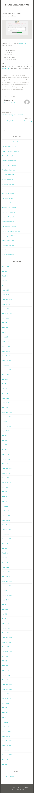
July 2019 (5, 661)
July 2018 (5, 708)
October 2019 (6, 647)
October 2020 (6, 590)
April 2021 (5, 562)
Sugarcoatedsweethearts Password (12, 142)
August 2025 (5, 318)
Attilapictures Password (9, 207)
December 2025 (7, 299)
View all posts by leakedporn (12, 103)
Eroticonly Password (8, 179)
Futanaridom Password (8, 193)
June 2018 (5, 712)
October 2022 (6, 478)
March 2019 (5, 670)
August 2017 (5, 759)
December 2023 (7, 412)
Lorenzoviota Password (9, 165)
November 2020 (7, 586)
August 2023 (5, 431)
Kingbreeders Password (9, 160)
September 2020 (7, 595)
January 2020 (6, 633)
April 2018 (5, 722)
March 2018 (5, 727)
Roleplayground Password (9, 236)
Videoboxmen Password (9, 250)
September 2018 (7, 698)
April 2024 (5, 393)
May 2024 (4, 388)
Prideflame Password (8, 254)
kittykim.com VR (18, 89)
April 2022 (5, 506)
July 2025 (5, 323)
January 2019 (6, 680)
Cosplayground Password (9, 226)
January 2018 (6, 736)
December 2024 (7, 356)
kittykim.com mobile (8, 87)
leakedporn (14, 16)
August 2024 (5, 374)
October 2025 (6, 309)
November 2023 (7, 417)
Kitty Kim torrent (15, 82)
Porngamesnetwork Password (11, 231)
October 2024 (6, 365)
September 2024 (7, 370)
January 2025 (6, 351)
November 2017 (7, 745)
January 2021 (6, 576)
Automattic (22, 790)
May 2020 (4, 614)
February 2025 (6, 346)
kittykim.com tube (7, 89)
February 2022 (6, 515)
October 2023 (6, 421)
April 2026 (5, 285)
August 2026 (5, 266)
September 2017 (7, 755)
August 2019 (5, 656)
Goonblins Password (8, 198)
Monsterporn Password (8, 203)
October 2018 (6, 694)
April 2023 (5, 450)
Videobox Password (8, 245)
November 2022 (7, 473)
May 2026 (4, 281)
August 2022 (5, 487)
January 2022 (6, 520)
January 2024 (6, 407)
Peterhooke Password (8, 170)
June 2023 (5, 440)
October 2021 (6, 534)
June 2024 (5, 384)
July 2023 (5, 435)
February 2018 (6, 731)
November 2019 (7, 642)
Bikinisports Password (8, 221)
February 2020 (6, 628)
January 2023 (6, 464)
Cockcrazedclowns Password (10, 151)
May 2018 (4, 717)
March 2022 (5, 511)
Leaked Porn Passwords (17, 5)
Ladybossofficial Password (9, 146)
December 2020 (7, 581)
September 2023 (7, 426)
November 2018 (7, 689)
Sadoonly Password (8, 184)
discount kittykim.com (12, 75)
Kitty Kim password (21, 80)
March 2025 (5, 342)
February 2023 (6, 459)
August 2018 (5, 703)
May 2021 (4, 558)
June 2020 (5, 609)
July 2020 (5, 605)
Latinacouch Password (8, 212)
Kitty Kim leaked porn (8, 80)
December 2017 (7, 741)
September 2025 (7, 313)
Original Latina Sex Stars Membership (19, 120)
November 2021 (7, 529)
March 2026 (5, 290)
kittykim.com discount (21, 84)
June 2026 (5, 276)
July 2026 (5, 271)
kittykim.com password (21, 87)
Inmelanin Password (8, 217)
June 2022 (5, 497)
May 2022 (4, 501)
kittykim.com (23, 43)
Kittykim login (25, 82)
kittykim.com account (8, 84)
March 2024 (5, 398)
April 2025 (5, 337)
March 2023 (5, 454)
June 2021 (5, 553)
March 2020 (5, 623)
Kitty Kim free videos (23, 77)
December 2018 (7, 684)
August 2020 (5, 600)
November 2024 (7, 360)
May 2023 (4, 445)
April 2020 (5, 619)
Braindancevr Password (9, 189)
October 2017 (6, 750)
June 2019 (5, 666)
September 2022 (7, 482)
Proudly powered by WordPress (16, 787)
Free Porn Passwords (8, 776)
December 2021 (7, 525)
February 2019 (6, 675)
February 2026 (6, 295)
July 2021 (5, 548)
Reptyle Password (7, 156)
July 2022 (5, 492)
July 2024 (5, 379)
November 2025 (7, 304)
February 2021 (6, 572)
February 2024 (6, 403)
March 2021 (5, 567)
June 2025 (5, 327)
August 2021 (5, 543)
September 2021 (7, 539)
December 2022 (7, 468)
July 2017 (5, 764)
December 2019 (7, 637)
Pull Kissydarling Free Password (12, 114)
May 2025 (4, 332)
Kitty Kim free (12, 77)
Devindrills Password (8, 175)
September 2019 (7, 651)
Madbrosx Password (8, 240)
